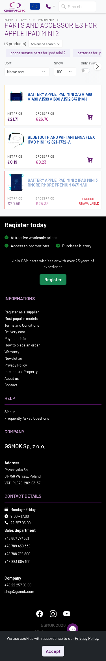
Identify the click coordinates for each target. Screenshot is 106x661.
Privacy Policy (16, 365)
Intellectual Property (21, 371)
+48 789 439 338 (18, 546)
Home (9, 19)
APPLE (26, 19)
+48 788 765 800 (17, 553)
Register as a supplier (22, 311)
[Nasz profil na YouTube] (66, 613)
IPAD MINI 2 (46, 19)
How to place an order (22, 345)
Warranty (12, 351)
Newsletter (13, 358)
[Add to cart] (90, 117)
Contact (11, 385)
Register (53, 279)
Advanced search (43, 44)
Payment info (15, 338)
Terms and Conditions (22, 325)
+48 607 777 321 (17, 538)
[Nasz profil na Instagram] (53, 613)
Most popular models (21, 318)
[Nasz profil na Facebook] (39, 613)
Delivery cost (15, 332)
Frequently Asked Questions (27, 418)
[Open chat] (73, 629)
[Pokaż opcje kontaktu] (50, 6)
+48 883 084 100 (17, 561)
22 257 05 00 (20, 523)
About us (12, 378)
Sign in (10, 411)
